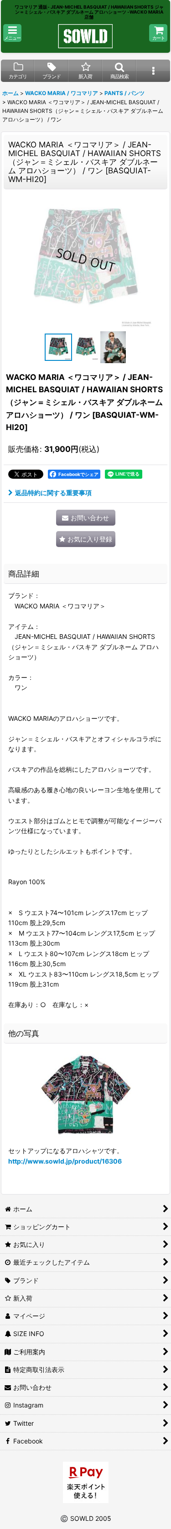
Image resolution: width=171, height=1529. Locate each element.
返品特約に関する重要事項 (53, 492)
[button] (12, 33)
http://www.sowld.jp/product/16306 (65, 1161)
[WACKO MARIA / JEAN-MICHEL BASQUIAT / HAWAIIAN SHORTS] (85, 260)
